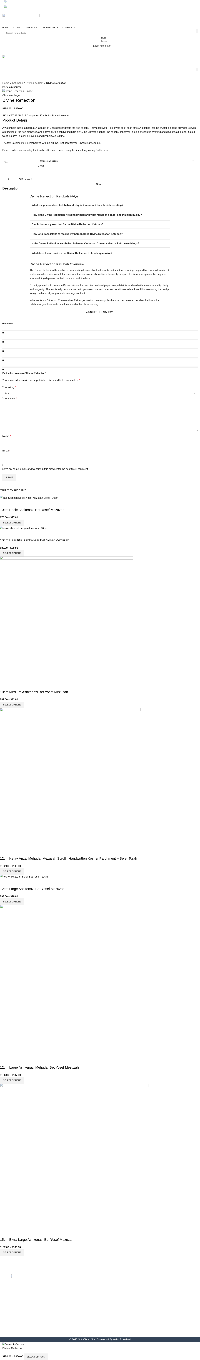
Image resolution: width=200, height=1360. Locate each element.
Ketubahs (17, 83)
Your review (9, 398)
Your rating (9, 387)
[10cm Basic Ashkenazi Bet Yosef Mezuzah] (29, 497)
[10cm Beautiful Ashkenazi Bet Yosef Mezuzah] (23, 528)
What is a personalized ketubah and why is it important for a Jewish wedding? (77, 205)
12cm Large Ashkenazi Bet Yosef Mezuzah (32, 889)
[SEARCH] (197, 31)
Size (6, 162)
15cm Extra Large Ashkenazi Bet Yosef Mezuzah (36, 1240)
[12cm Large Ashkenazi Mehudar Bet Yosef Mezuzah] (78, 981)
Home (5, 83)
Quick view (4, 504)
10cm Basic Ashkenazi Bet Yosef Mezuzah (32, 510)
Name (6, 436)
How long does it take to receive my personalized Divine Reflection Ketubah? (77, 234)
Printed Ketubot (34, 83)
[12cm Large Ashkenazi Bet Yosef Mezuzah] (24, 876)
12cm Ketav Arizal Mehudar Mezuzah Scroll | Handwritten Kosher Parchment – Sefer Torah (68, 858)
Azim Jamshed (122, 1339)
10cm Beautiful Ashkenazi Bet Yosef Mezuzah (34, 540)
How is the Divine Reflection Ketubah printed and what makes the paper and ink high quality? (87, 214)
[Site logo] (21, 19)
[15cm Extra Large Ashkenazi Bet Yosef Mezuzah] (74, 1156)
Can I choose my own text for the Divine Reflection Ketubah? (68, 224)
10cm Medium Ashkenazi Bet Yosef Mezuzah (34, 692)
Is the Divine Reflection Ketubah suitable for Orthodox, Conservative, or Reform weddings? (85, 243)
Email (6, 450)
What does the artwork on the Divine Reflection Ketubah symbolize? (72, 253)
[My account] (100, 65)
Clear (41, 165)
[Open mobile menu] (100, 52)
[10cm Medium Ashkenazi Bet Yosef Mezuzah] (66, 619)
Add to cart (25, 179)
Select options (36, 1357)
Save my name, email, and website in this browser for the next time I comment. (45, 469)
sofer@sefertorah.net (22, 7)
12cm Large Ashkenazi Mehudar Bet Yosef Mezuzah (39, 1067)
